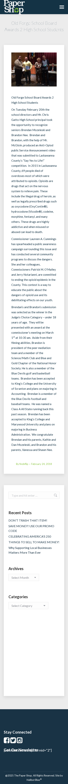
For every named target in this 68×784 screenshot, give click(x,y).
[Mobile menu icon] (61, 7)
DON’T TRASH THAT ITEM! (27, 520)
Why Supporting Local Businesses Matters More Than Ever (30, 550)
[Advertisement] (34, 656)
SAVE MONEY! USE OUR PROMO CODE (31, 528)
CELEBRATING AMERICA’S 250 (29, 536)
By (22, 463)
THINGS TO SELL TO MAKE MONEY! (33, 542)
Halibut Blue (34, 779)
